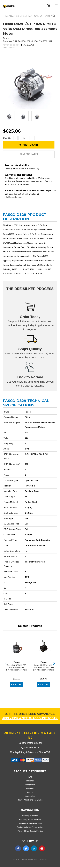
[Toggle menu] (56, 6)
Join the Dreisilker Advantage (30, 823)
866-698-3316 (20, 194)
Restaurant (30, 788)
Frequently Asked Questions (30, 820)
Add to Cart (30, 144)
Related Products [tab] (30, 626)
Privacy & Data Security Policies (30, 831)
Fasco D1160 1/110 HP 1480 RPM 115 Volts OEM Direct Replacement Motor (43, 667)
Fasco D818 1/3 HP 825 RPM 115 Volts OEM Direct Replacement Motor (16, 667)
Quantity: (7, 138)
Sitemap (43, 859)
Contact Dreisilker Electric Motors (30, 827)
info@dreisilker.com (14, 197)
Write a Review (9, 48)
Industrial (30, 781)
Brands (30, 792)
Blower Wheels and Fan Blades (30, 800)
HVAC (30, 777)
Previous (6, 663)
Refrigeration (30, 785)
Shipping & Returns (30, 816)
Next (54, 663)
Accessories (30, 796)
